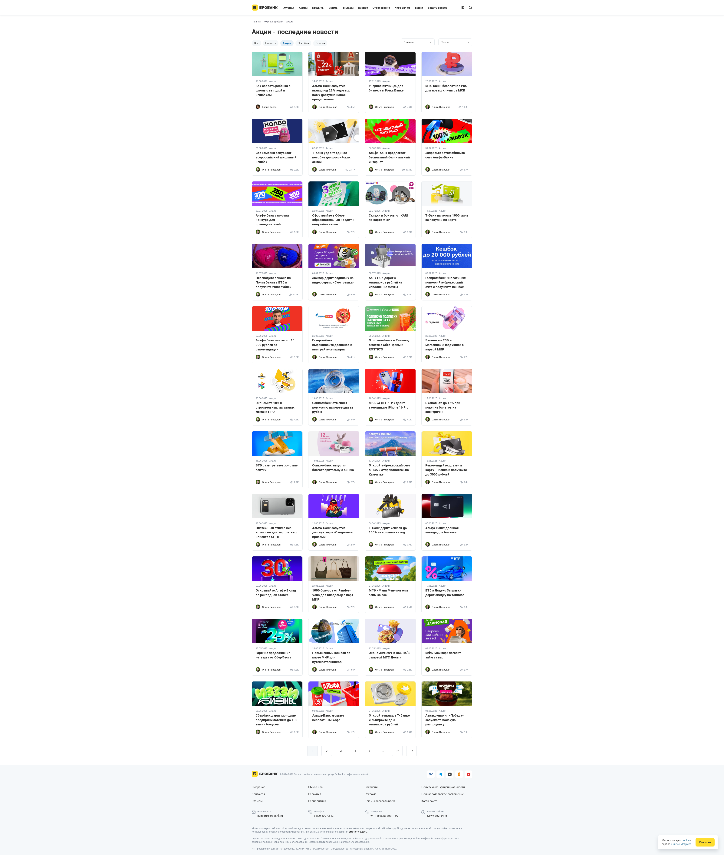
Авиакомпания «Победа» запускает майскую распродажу (444, 720)
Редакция (314, 794)
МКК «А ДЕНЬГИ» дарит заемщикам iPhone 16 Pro (389, 405)
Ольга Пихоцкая (328, 107)
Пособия (303, 43)
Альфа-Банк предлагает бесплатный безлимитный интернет (389, 157)
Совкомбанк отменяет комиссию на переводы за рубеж (332, 407)
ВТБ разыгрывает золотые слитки (277, 467)
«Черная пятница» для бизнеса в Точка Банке (386, 88)
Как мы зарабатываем (380, 801)
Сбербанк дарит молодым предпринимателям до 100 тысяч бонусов (276, 720)
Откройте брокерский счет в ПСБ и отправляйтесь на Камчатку (389, 469)
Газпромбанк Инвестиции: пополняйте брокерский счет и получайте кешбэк (445, 282)
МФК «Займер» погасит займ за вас (443, 655)
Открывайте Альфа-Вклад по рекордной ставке (276, 592)
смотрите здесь (358, 831)
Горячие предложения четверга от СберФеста (273, 655)
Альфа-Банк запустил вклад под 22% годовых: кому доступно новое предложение (331, 92)
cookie (685, 840)
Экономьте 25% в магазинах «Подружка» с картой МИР (444, 344)
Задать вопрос (437, 7)
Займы (333, 7)
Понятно (705, 842)
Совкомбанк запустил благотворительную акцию (333, 467)
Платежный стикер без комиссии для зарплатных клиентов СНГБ (276, 532)
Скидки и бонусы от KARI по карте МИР (388, 218)
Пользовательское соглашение (442, 794)
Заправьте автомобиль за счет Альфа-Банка (445, 155)
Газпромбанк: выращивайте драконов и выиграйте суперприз (332, 344)
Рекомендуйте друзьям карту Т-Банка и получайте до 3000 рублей (446, 469)
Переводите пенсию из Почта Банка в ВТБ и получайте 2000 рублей (273, 282)
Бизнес (363, 7)
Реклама (370, 794)
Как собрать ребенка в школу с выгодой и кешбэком (273, 90)
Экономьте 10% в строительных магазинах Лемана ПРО (275, 407)
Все (256, 43)
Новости (270, 43)
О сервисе (258, 787)
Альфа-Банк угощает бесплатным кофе (328, 718)
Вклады (348, 7)
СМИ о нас (315, 787)
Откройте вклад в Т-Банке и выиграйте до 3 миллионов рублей (389, 720)
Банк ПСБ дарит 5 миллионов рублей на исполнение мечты (385, 282)
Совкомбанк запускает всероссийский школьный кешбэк (276, 157)
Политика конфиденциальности (443, 787)
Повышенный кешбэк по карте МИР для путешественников (331, 657)
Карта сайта (429, 801)
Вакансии (371, 787)
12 (397, 751)
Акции (273, 81)
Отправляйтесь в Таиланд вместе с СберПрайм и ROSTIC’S (389, 344)
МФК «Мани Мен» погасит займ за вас (388, 592)
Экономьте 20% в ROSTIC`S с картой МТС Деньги (389, 655)
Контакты (258, 794)
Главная (256, 21)
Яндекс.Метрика (681, 844)
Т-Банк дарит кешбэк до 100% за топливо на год (388, 530)
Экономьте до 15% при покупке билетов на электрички (442, 407)
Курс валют (402, 7)
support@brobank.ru (270, 815)
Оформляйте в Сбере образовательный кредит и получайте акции (333, 220)
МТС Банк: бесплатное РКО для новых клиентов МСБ (446, 88)
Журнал (288, 7)
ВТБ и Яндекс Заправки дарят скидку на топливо (445, 592)
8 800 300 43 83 (324, 815)
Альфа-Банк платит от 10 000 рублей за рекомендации (275, 344)
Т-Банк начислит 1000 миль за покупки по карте (446, 218)
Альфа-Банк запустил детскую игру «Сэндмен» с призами (332, 532)
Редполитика (317, 801)
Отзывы (257, 801)
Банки (419, 7)
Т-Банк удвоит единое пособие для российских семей (331, 157)
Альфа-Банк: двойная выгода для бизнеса (442, 530)
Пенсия (320, 43)
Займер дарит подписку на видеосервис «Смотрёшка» (333, 280)
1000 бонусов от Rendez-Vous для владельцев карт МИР (332, 594)
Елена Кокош (269, 107)
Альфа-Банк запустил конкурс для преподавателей (272, 220)
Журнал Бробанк (273, 21)
